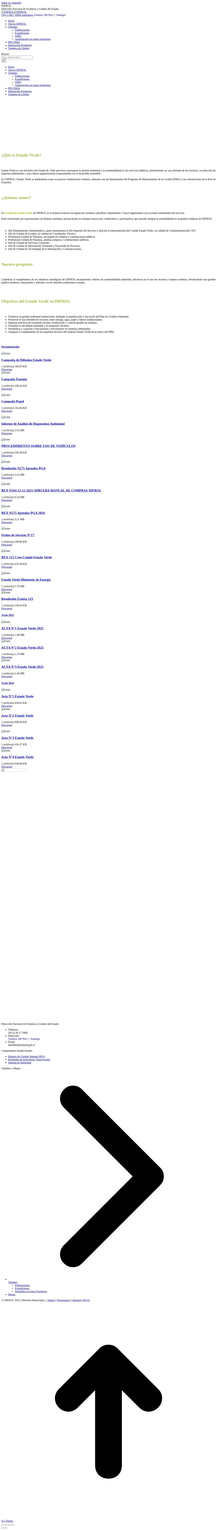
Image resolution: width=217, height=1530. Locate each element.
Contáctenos (27, 15)
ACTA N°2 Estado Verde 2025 (22, 647)
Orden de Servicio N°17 (17, 535)
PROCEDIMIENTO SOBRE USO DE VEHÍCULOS (38, 446)
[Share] (6, 1524)
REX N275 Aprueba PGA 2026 (23, 513)
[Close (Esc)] (2, 1524)
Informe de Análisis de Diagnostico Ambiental (33, 423)
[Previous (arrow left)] (2, 1527)
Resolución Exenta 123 (17, 599)
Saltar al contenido (11, 2)
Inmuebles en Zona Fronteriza (31, 1291)
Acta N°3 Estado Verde (17, 738)
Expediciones (22, 1288)
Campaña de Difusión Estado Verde (26, 360)
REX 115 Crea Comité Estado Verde (26, 557)
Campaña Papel (12, 401)
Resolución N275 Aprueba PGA (23, 468)
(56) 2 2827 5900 (10, 15)
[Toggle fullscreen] (9, 1524)
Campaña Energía (14, 379)
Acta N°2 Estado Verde (17, 715)
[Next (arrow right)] (6, 1527)
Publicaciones (22, 1285)
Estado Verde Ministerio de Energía (26, 579)
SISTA (86, 1300)
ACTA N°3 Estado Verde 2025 (22, 667)
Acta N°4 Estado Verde (17, 757)
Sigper (51, 1300)
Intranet (76, 1300)
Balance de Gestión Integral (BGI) (26, 1056)
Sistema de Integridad (19, 1062)
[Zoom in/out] (13, 1524)
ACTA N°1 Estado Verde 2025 (22, 628)
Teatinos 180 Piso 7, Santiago (50, 15)
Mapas (11, 1294)
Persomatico (63, 1300)
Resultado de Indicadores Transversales (29, 1059)
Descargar (6, 369)
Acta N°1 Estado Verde (17, 696)
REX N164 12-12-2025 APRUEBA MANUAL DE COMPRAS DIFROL (51, 490)
